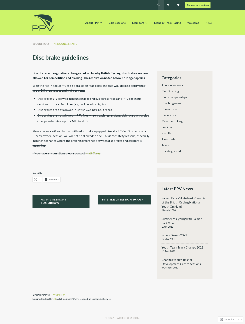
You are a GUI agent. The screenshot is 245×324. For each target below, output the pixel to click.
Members (138, 22)
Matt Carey (93, 153)
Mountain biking (172, 121)
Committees (170, 109)
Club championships (174, 97)
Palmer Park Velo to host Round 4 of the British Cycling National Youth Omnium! (183, 202)
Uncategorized (171, 151)
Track (165, 145)
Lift (54, 299)
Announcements (65, 43)
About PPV (92, 22)
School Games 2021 (174, 235)
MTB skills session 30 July (122, 199)
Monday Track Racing (167, 22)
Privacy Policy (58, 294)
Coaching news (171, 103)
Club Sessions (117, 22)
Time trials (168, 139)
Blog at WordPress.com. (122, 318)
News (209, 22)
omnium (167, 127)
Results (166, 133)
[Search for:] (159, 5)
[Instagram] (168, 4)
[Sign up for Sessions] (197, 4)
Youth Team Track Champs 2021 (182, 247)
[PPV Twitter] (178, 4)
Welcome (193, 22)
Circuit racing (170, 91)
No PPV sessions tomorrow (53, 201)
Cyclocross (169, 115)
